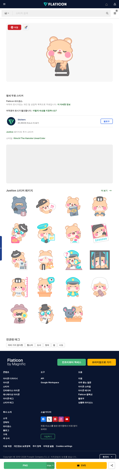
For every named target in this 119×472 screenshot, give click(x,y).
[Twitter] (49, 419)
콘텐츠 (6, 372)
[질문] (73, 260)
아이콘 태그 (8, 398)
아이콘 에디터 (84, 390)
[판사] (100, 287)
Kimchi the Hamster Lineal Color (29, 138)
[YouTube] (67, 419)
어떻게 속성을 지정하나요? (45, 110)
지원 (80, 378)
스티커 (6, 386)
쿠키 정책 (37, 446)
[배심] (73, 314)
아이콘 (6, 382)
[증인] (46, 287)
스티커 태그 (8, 402)
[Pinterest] (55, 419)
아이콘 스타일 (84, 386)
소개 (5, 418)
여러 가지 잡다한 (15, 345)
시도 (61, 345)
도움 (80, 372)
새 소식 (6, 438)
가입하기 (48, 436)
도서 (39, 345)
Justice (9, 132)
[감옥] (100, 260)
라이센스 (7, 426)
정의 (47, 345)
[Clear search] (100, 13)
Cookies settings (64, 446)
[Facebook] (43, 419)
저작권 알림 (48, 446)
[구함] (100, 233)
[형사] (19, 314)
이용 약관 (7, 446)
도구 (43, 372)
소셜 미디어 (46, 412)
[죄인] (100, 206)
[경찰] (46, 233)
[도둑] (19, 206)
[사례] (46, 314)
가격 (5, 434)
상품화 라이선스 (85, 402)
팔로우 (81, 398)
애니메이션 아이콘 (11, 394)
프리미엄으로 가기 (101, 362)
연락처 (6, 422)
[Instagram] (61, 419)
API (42, 378)
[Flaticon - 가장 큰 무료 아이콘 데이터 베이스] (55, 4)
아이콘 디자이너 (10, 378)
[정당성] (46, 206)
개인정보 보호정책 (22, 446)
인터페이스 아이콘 (11, 390)
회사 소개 (7, 412)
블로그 (6, 430)
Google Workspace (50, 382)
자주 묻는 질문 (84, 382)
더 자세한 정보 (64, 104)
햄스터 (30, 345)
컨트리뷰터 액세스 (71, 362)
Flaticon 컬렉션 (85, 394)
